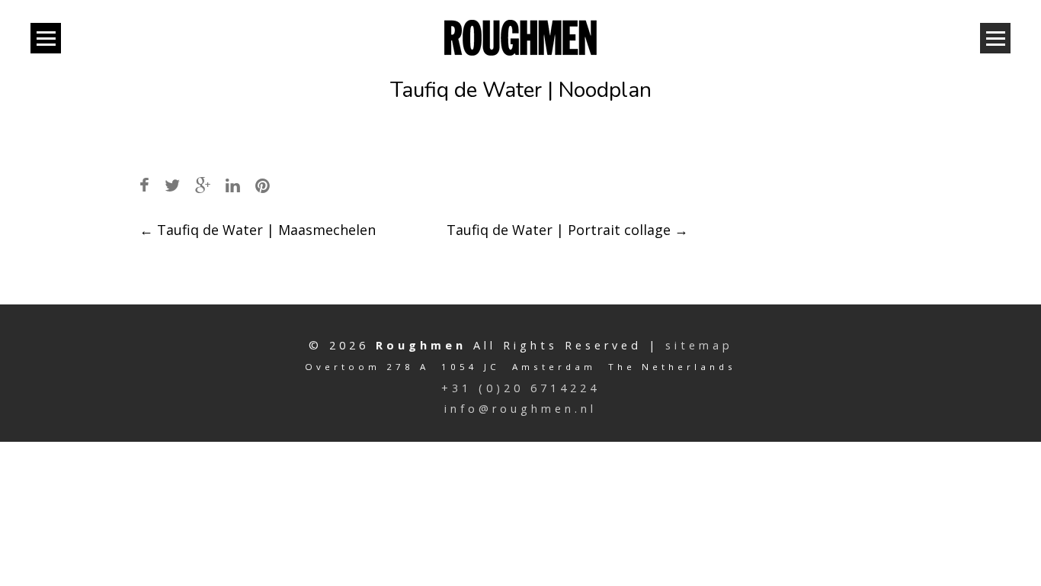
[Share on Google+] (202, 185)
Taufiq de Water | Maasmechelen (257, 230)
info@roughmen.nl (520, 408)
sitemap (699, 345)
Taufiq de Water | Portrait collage (567, 230)
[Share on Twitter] (172, 185)
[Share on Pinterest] (262, 185)
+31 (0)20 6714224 (520, 388)
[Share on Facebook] (144, 185)
